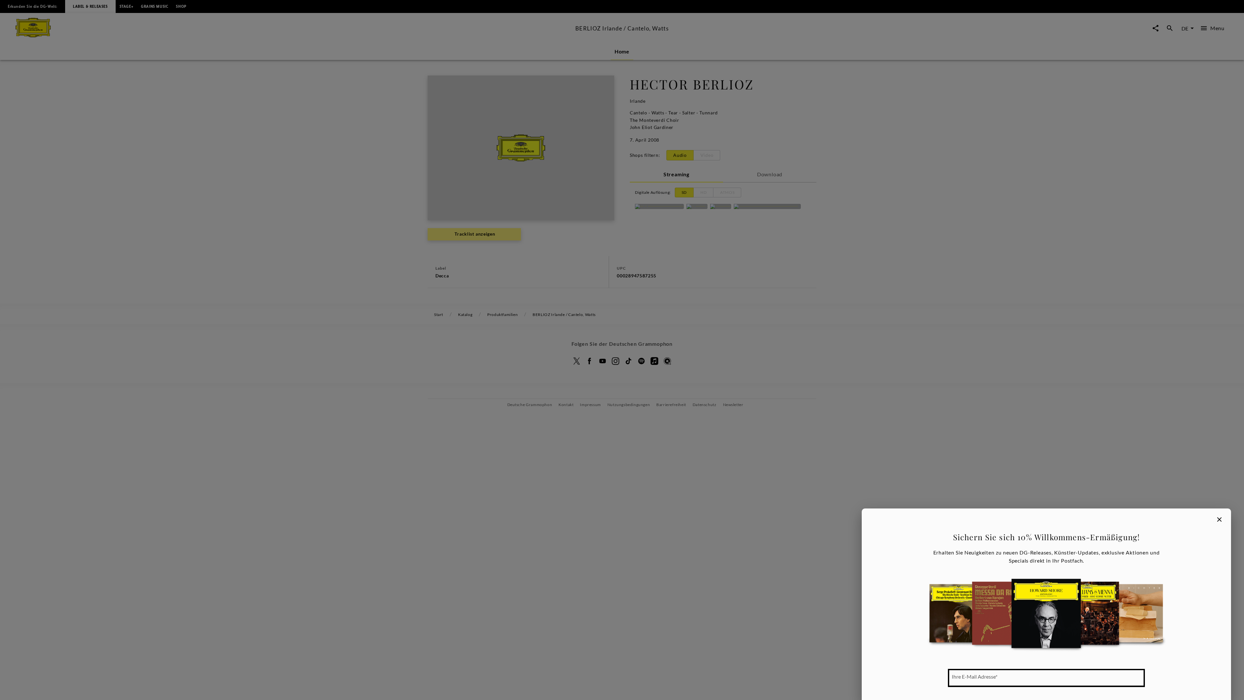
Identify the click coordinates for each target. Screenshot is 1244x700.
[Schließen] (1219, 519)
